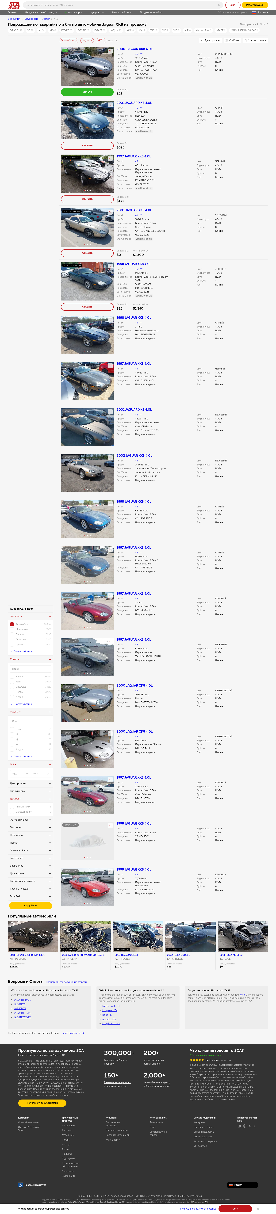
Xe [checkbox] (17, 744)
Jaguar (46, 19)
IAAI (206, 1202)
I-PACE (221, 30)
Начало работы (120, 12)
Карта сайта (68, 1176)
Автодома (67, 1130)
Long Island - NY (111, 1023)
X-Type (116, 30)
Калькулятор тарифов (205, 1141)
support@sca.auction (122, 1196)
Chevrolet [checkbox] (21, 686)
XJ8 (153, 30)
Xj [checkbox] (17, 739)
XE (53, 30)
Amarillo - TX (109, 1019)
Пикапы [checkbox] (20, 634)
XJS (176, 30)
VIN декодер (200, 1146)
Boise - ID (107, 1015)
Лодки (65, 1149)
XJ (41, 30)
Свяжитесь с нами (203, 1136)
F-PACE (16, 30)
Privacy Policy (67, 1202)
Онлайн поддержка (204, 1131)
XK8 (130, 30)
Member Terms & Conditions (104, 1202)
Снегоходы (67, 1171)
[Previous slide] (61, 40)
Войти (233, 5)
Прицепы (67, 1154)
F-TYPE (66, 30)
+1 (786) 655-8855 (83, 1196)
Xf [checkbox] (17, 734)
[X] (249, 1126)
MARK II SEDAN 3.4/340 (244, 30)
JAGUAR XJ (20, 1008)
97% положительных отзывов (205, 1055)
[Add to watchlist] (110, 51)
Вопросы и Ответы (203, 1127)
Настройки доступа (35, 1185)
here (242, 994)
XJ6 (165, 30)
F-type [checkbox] (19, 749)
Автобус (66, 1144)
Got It (235, 1208)
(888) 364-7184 (101, 1196)
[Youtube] (255, 1126)
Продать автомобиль (151, 12)
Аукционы (96, 12)
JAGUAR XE (20, 1004)
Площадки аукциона (117, 1130)
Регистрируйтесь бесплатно (42, 1103)
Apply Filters (30, 905)
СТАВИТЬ (87, 145)
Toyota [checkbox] (19, 676)
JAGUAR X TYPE (22, 1017)
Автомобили (67, 40)
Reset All (113, 40)
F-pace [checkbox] (19, 729)
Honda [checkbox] (19, 692)
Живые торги (75, 12)
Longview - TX (109, 1010)
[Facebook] (245, 1126)
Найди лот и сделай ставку (39, 12)
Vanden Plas (203, 30)
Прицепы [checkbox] (20, 644)
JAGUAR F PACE (22, 1000)
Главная (12, 12)
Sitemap (118, 1202)
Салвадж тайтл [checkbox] (24, 812)
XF (30, 30)
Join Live (87, 92)
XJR (188, 30)
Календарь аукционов (117, 1135)
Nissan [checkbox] (19, 697)
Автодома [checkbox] (21, 639)
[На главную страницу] (14, 5)
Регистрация (156, 1122)
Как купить (199, 1122)
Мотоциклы (68, 1135)
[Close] (258, 1208)
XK (142, 30)
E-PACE (99, 30)
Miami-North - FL (111, 1006)
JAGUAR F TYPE (22, 1013)
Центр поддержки (71, 1033)
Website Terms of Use (81, 1202)
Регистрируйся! (255, 5)
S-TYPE (83, 30)
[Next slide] (192, 40)
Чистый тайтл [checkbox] (23, 806)
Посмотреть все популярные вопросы (66, 982)
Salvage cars (31, 19)
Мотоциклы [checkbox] (22, 629)
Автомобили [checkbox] (22, 624)
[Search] (219, 5)
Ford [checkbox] (18, 681)
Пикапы (66, 1139)
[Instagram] (239, 1126)
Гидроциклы (68, 1158)
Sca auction (14, 19)
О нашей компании (28, 1122)
